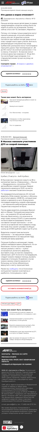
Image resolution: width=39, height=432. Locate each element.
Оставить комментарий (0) (19, 288)
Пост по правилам (15, 125)
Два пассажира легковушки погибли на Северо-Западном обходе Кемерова (22, 338)
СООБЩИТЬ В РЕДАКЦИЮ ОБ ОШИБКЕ (17, 364)
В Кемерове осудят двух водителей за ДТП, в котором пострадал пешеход (23, 332)
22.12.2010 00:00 (6, 8)
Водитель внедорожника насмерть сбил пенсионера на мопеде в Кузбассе (22, 326)
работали (5, 190)
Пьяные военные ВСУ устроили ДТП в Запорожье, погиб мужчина (21, 319)
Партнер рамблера (19, 422)
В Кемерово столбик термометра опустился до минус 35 (20, 119)
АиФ (18, 173)
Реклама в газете (9, 357)
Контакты (6, 354)
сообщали (13, 269)
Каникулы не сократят (16, 106)
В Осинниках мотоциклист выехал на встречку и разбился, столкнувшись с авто (23, 313)
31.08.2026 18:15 (6, 137)
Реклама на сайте (19, 354)
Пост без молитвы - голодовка (19, 112)
